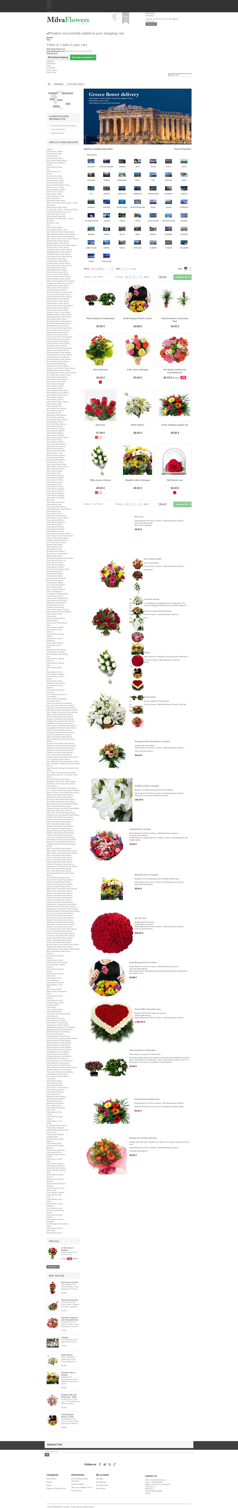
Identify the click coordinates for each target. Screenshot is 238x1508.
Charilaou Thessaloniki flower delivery (60, 819)
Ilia (47, 670)
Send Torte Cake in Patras (55, 214)
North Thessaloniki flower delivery (58, 886)
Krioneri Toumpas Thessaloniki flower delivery (62, 793)
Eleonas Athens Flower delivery (57, 274)
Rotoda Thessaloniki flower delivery (59, 730)
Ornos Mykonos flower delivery (57, 1076)
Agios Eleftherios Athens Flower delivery (60, 234)
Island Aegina (51, 616)
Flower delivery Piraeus (54, 596)
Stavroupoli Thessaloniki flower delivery (60, 922)
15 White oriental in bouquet (147, 786)
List (190, 270)
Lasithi (48, 1123)
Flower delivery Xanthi (54, 1159)
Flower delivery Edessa (54, 1163)
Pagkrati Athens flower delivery (57, 332)
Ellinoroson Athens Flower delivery (58, 277)
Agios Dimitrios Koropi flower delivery (59, 536)
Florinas (49, 1213)
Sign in (48, 1)
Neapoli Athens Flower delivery (57, 326)
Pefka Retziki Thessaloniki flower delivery (61, 904)
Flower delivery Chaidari (55, 478)
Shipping (64, 1337)
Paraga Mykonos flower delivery (57, 1052)
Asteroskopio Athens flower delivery (59, 256)
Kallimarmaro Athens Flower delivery (59, 292)
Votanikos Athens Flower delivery (58, 263)
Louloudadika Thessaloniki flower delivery (61, 728)
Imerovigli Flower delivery (55, 1099)
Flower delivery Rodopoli (55, 384)
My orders (99, 1479)
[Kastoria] (106, 201)
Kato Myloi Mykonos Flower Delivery (59, 1061)
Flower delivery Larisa (54, 1121)
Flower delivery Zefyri (54, 587)
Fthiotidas (50, 1206)
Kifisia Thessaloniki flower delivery (58, 871)
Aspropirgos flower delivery (56, 578)
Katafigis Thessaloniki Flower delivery (60, 750)
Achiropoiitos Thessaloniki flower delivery (61, 746)
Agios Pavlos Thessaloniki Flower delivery (61, 889)
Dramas (49, 636)
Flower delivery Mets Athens (56, 319)
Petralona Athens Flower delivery (58, 344)
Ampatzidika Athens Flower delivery (59, 250)
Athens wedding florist (54, 592)
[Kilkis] (153, 201)
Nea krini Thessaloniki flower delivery (59, 880)
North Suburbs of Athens (55, 386)
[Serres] (106, 242)
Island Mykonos (52, 1016)
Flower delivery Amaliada (55, 674)
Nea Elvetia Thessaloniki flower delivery (60, 799)
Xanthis (49, 1157)
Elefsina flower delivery (54, 580)
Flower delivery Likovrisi (55, 411)
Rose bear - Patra (52, 223)
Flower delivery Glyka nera (56, 560)
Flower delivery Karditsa (55, 969)
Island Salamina (52, 621)
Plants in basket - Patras (55, 196)
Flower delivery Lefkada (54, 1139)
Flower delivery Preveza (55, 1179)
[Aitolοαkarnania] (106, 161)
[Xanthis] (106, 229)
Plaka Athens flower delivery (56, 346)
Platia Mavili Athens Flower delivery (59, 348)
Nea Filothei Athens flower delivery (58, 323)
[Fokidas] (168, 242)
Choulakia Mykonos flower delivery (58, 1056)
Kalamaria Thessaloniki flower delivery (60, 864)
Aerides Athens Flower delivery (57, 241)
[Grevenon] (91, 174)
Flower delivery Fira (53, 1094)
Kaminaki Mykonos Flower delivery (59, 1050)
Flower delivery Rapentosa (55, 522)
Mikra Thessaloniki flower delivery (58, 951)
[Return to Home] (49, 84)
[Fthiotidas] (137, 242)
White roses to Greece (100, 480)
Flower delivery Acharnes (55, 502)
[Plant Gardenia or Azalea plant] (100, 298)
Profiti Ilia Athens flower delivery (58, 357)
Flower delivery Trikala (54, 1204)
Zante (48, 665)
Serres (48, 1197)
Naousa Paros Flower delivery (57, 1087)
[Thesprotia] (137, 188)
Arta (47, 169)
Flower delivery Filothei (54, 422)
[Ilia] (91, 188)
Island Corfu (50, 976)
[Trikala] (122, 242)
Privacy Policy (76, 1491)
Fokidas (49, 1217)
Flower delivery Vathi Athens (56, 259)
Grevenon (49, 632)
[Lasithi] (137, 215)
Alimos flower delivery (54, 440)
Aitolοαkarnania (52, 156)
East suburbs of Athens (54, 480)
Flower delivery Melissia (55, 433)
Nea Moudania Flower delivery (57, 1224)
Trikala (48, 1201)
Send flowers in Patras (54, 178)
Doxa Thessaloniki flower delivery (58, 779)
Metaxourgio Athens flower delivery (59, 317)
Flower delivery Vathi (53, 1195)
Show (118, 269)
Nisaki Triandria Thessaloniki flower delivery (62, 804)
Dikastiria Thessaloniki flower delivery (60, 831)
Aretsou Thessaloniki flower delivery (59, 857)
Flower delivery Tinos (54, 1112)
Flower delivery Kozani (54, 996)
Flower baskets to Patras (55, 180)
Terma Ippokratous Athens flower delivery (61, 373)
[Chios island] (106, 256)
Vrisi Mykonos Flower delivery (57, 1023)
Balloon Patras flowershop (55, 216)
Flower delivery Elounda (55, 1128)
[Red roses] (100, 405)
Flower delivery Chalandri (55, 431)
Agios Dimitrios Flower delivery (57, 437)
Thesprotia (50, 692)
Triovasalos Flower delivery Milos (58, 1014)
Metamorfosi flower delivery (56, 415)
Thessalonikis (51, 697)
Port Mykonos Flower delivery (57, 1058)
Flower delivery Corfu (54, 978)
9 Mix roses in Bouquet (137, 369)
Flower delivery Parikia (54, 1085)
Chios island (50, 1230)
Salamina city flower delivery (56, 623)
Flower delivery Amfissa (55, 1219)
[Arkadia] (122, 161)
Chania (48, 1226)
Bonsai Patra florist (53, 198)
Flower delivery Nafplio (54, 151)
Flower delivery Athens (54, 227)
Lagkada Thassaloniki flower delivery (59, 947)
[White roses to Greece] (100, 460)
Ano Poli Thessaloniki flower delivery (59, 717)
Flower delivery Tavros (54, 453)
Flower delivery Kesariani (55, 493)
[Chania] (91, 256)
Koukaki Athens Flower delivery (57, 303)
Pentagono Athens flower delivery (58, 339)
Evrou (48, 647)
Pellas (48, 1161)
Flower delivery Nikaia (54, 614)
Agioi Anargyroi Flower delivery (57, 466)
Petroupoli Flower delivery (55, 460)
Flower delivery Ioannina (55, 956)
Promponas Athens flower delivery (58, 352)
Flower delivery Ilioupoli (54, 491)
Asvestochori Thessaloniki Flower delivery (61, 929)
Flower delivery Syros (54, 1105)
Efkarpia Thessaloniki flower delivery (59, 902)
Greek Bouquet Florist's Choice (67, 1415)
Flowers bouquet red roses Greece (144, 599)
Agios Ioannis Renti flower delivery (58, 612)
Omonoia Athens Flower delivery (58, 330)
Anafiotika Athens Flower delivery (58, 254)
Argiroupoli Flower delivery (55, 446)
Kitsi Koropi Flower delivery (56, 542)
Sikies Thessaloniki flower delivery (58, 900)
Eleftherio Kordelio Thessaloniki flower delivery (63, 911)
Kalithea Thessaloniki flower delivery (59, 891)
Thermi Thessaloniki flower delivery (59, 931)
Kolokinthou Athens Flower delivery (59, 297)
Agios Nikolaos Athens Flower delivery (60, 236)
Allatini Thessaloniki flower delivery (59, 855)
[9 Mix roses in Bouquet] (137, 349)
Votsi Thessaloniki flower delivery (58, 877)
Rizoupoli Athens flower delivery (57, 361)
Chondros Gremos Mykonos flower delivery (61, 1038)
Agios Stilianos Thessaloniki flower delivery (62, 853)
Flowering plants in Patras (55, 189)
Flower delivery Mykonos (55, 1018)
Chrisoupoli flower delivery (55, 965)
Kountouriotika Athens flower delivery (59, 306)
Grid (185, 270)
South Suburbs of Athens (55, 435)
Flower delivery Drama (54, 638)
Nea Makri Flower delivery (55, 551)
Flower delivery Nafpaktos (55, 163)
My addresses (101, 1482)
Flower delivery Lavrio (54, 549)
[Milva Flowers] (69, 19)
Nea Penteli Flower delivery (56, 424)
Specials (54, 1241)
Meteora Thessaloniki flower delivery (59, 893)
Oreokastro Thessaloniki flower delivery (60, 936)
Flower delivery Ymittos (54, 487)
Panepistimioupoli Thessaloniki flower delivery (62, 808)
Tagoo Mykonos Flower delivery (57, 1025)
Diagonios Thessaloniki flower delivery (60, 719)
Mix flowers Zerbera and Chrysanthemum (69, 1318)
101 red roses (140, 918)
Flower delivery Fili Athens (55, 589)
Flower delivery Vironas (54, 482)
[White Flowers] (52, 1360)
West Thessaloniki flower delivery (58, 824)
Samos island (51, 1190)
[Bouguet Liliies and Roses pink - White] (52, 1400)
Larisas (49, 1119)
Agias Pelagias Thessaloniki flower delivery (62, 712)
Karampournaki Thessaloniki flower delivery (62, 866)
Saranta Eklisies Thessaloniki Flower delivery (62, 815)
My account (102, 1474)
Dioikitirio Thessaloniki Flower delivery (60, 833)
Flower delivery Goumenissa (56, 991)
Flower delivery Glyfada (54, 442)
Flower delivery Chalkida (55, 659)
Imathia (49, 679)
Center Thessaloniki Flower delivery (59, 703)
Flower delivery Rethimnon (55, 1184)
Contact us (50, 11)
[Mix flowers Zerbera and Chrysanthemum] (52, 1323)
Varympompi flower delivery (56, 507)
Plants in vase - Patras (54, 192)
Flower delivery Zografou (55, 489)
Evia (48, 656)
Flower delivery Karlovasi (55, 1192)
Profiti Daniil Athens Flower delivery (59, 355)
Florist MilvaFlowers (58, 129)
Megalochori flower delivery (56, 1096)
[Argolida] (91, 161)
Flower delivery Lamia (54, 1208)
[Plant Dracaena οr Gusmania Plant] (174, 298)
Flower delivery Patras (54, 176)
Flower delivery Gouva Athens (57, 272)
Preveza (49, 1177)
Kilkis (48, 987)
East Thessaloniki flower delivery (58, 759)
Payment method (57, 133)
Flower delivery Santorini (55, 1090)
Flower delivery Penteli (54, 426)
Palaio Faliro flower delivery (56, 444)
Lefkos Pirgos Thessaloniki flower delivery (61, 726)
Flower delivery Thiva (54, 630)
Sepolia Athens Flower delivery (57, 366)
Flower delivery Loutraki (54, 1003)
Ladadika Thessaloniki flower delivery (59, 723)
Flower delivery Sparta (54, 1117)
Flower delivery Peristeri (55, 475)
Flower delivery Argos (54, 154)
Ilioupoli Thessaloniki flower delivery (59, 915)
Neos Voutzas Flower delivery (57, 554)
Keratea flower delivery (54, 545)
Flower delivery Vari (53, 511)
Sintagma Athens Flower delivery (58, 370)
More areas (50, 500)
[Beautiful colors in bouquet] (52, 1378)
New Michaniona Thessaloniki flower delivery (62, 945)
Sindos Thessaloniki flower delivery (59, 940)
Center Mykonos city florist (56, 1020)
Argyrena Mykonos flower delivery (58, 1041)
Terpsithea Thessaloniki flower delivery (60, 732)
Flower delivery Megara (54, 583)
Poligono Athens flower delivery (57, 350)
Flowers (49, 1482)
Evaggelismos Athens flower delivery (59, 283)
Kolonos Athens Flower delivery (57, 301)
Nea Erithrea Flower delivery (56, 408)
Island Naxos (51, 1079)
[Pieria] (137, 229)
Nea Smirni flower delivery (55, 455)
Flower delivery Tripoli (54, 167)
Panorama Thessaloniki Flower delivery (60, 933)
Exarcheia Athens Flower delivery (58, 279)
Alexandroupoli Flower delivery (57, 654)
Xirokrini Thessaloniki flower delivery (59, 835)
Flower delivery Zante (54, 667)
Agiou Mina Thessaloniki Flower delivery (60, 708)
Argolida (49, 149)
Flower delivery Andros (54, 1009)
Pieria (48, 1172)
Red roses (100, 425)
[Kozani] (168, 201)
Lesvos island (51, 1132)
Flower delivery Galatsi (54, 388)
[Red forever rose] (174, 460)
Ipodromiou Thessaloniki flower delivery (60, 748)
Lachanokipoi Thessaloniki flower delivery (61, 840)
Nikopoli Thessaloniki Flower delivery (59, 920)
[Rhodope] (184, 229)
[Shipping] (52, 1343)
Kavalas (49, 958)
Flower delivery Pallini (54, 571)
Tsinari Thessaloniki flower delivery (59, 735)
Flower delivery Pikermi (54, 574)
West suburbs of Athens (55, 462)
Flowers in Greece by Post (56, 1488)
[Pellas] (122, 229)
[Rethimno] (168, 229)
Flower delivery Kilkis (54, 989)
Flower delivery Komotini (55, 1188)
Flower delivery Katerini (54, 1175)
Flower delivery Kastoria (55, 974)
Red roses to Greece (69, 1282)
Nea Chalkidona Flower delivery (57, 393)
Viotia (48, 625)
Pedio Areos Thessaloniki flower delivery (60, 813)
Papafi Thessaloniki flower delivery (58, 810)
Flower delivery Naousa (54, 685)
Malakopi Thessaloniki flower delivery (59, 795)
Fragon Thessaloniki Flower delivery (59, 737)
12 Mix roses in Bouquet (67, 1249)
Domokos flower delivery (55, 1210)
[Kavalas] (184, 188)
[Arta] (137, 161)
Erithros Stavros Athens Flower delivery (60, 281)
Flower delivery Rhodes (54, 643)
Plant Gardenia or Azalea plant (100, 318)
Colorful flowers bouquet (140, 829)
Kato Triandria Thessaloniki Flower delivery (61, 788)
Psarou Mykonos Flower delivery (58, 1036)
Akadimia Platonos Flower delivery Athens (61, 245)
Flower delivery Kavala (54, 960)
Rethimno (49, 1181)
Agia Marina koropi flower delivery (58, 533)
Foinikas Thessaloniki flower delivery (59, 884)
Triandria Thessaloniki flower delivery (59, 817)
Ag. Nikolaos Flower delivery (56, 1125)
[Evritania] (168, 174)
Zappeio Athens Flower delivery (57, 285)
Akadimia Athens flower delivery (57, 243)
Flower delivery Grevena (55, 634)
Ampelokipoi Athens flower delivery (59, 252)
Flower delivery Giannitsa (55, 1166)
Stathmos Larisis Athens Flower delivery (60, 368)
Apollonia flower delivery (55, 1103)
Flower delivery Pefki (53, 413)
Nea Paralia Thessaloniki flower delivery (60, 802)
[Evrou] (137, 174)
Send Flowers (58, 84)
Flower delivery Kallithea (55, 457)
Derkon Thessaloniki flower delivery (59, 862)
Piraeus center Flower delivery (57, 598)
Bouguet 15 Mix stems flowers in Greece (152, 741)
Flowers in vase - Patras (55, 187)
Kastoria (49, 971)
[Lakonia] (106, 215)
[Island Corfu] (122, 201)
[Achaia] (153, 161)
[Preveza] (153, 229)
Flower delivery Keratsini (55, 605)
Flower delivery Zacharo (55, 676)
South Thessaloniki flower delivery (58, 848)
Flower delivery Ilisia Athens (56, 290)
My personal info (102, 1485)
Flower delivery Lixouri (54, 985)
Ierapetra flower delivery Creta (57, 1130)
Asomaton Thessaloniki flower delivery (60, 743)
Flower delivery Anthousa (55, 565)
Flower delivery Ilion (53, 473)
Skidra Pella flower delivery (56, 1170)
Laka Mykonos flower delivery (57, 1074)
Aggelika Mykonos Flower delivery (58, 1047)
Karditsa (49, 967)
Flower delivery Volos (54, 1143)
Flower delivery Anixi (53, 504)
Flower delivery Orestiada (55, 652)
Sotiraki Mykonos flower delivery (58, 1063)
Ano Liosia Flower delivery (55, 585)
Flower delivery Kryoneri (55, 527)
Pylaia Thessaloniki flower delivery (58, 882)
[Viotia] (184, 161)
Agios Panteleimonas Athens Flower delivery (62, 239)
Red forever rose (175, 480)
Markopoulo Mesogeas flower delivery (60, 558)
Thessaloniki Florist (53, 701)
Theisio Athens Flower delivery (57, 288)
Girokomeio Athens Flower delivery (58, 265)
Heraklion (49, 688)
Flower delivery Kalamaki (55, 529)
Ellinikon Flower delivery (55, 449)
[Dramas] (106, 174)
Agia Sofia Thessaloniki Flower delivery (60, 705)
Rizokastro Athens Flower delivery (58, 359)
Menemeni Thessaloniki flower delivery (60, 918)
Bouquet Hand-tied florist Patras (57, 185)
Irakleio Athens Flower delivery (57, 402)
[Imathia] (106, 188)
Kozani (48, 994)
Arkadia (49, 165)
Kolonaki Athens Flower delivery (57, 299)
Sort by (86, 269)
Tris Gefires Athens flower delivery (58, 375)
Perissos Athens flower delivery (57, 341)
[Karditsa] (91, 201)
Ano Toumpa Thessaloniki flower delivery (61, 772)
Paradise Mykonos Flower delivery (58, 1065)
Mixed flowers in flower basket (148, 559)
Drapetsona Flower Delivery (56, 603)
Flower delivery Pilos (53, 1152)
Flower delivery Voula (54, 513)
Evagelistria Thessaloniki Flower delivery (61, 781)
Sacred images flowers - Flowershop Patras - (62, 209)
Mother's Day (51, 72)
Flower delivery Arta (53, 172)
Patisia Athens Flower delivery (57, 335)
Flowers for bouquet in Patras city (58, 212)
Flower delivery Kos (53, 645)
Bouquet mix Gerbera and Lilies (143, 1138)
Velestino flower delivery (55, 1146)
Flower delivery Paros (54, 1083)
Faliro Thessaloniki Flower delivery (58, 822)
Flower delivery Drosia (54, 525)
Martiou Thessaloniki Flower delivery (59, 797)
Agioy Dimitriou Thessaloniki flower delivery (62, 710)
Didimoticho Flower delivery (56, 650)
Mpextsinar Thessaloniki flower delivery (60, 842)
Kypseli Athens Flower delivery (57, 310)
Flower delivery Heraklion (55, 690)
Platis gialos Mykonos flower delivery (59, 1072)
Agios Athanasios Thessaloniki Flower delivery (63, 949)
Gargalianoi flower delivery (55, 1155)
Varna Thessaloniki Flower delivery (58, 828)
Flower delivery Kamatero (55, 469)
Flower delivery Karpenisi (55, 663)
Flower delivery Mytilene (55, 1134)
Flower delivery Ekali (53, 404)
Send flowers (51, 63)
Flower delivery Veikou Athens (57, 261)
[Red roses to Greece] (52, 1288)
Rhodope (49, 1186)
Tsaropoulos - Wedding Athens (57, 594)
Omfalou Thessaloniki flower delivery (59, 752)
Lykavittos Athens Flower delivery (58, 312)
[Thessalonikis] (153, 188)
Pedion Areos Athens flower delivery (59, 337)
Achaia (48, 174)
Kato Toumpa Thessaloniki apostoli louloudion (62, 790)
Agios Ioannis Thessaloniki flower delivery (61, 851)
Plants (48, 66)
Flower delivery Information (59, 118)
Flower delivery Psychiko (55, 428)
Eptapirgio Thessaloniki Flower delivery (60, 721)
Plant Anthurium (100, 369)
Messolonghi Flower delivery (56, 160)
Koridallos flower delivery (55, 607)
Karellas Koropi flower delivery (57, 540)
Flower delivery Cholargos (55, 498)
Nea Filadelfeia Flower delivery (57, 390)
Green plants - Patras (54, 194)
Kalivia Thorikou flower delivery (57, 538)
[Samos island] (91, 242)
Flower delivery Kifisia (54, 406)
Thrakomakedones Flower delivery (58, 509)
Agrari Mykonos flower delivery (57, 1054)
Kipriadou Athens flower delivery (57, 308)
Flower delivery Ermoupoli (55, 1108)
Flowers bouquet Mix (69, 1300)
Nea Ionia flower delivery (55, 417)
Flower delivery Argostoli (55, 982)
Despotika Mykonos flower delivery (59, 1043)
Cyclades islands (52, 1005)
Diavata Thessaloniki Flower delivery (59, 938)
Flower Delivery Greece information (63, 126)
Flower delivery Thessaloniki (56, 699)
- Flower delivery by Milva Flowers (81, 1507)
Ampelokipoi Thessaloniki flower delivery (61, 907)
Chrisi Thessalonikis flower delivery (59, 755)
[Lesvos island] (153, 215)
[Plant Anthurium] (100, 349)
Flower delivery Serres (54, 1199)
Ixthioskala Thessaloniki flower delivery (60, 837)
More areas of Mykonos (54, 1034)
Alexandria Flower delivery (55, 683)
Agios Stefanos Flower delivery (57, 518)
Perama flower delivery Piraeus (57, 609)
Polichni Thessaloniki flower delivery (59, 898)
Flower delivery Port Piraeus (56, 600)
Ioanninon (49, 953)
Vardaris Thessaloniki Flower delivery (59, 826)
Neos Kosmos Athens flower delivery (59, 328)
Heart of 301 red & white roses (148, 1009)
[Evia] (153, 174)
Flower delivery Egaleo (54, 471)
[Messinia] (91, 229)
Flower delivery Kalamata (55, 1150)
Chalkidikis (50, 1222)
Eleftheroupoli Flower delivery (57, 962)
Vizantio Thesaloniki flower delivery (59, 860)
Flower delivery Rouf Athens (56, 364)
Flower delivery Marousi (54, 397)
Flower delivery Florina (54, 1215)
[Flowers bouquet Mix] (52, 1305)
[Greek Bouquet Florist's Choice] (52, 1420)
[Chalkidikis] (184, 242)
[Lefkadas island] (168, 215)
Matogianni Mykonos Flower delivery (59, 1029)
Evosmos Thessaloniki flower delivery (60, 913)
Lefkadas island (52, 1137)
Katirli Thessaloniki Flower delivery (58, 869)
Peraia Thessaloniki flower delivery (58, 942)
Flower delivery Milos (54, 1012)
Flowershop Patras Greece (56, 201)
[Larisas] (122, 215)
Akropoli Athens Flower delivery (57, 247)
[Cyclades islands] (91, 215)
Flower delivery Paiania (54, 562)
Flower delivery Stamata (55, 531)
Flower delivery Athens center (57, 230)
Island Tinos (50, 1110)
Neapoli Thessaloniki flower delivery (59, 895)
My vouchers (100, 1488)
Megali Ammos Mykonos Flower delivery (60, 1027)
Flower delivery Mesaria (54, 1092)
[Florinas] (153, 242)
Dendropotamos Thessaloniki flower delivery (62, 909)
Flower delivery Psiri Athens (56, 382)
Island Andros (51, 1007)
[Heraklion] (122, 188)
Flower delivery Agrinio (54, 158)
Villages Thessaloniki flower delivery (59, 927)
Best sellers (56, 1275)
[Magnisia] (184, 215)
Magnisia (49, 1141)
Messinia (49, 1148)
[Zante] (184, 174)
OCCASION (50, 68)
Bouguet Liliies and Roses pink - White (69, 1396)
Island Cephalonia (52, 980)
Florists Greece (52, 70)
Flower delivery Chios (54, 1233)
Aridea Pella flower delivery (56, 1168)
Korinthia (49, 998)
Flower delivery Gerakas (55, 567)
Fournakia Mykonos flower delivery (58, 1070)
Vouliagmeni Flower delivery (56, 516)
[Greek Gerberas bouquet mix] (174, 405)
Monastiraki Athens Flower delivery (59, 321)
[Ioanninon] (168, 188)
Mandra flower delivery (54, 556)
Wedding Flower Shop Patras (56, 207)
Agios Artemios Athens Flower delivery (60, 232)
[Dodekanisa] (122, 174)
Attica (48, 225)
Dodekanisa (50, 641)
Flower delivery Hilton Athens (56, 379)
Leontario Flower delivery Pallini (57, 569)
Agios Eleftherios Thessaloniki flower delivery (62, 761)
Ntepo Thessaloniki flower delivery (58, 806)
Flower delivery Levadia (54, 627)
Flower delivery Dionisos (55, 520)
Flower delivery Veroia (54, 681)
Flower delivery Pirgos (54, 672)
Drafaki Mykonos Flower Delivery (58, 1032)
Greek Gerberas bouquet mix (174, 425)
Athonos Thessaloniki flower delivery (59, 714)
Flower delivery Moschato (55, 451)
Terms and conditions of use (81, 1487)
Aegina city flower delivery (55, 618)
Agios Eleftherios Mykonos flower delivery (61, 1067)
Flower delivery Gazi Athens (56, 268)
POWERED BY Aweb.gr (60, 1507)
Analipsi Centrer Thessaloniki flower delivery (62, 757)
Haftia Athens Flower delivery (56, 377)
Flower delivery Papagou (55, 495)
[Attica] (168, 161)
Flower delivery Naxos (54, 1081)
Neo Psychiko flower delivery (56, 420)
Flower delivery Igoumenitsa (56, 694)
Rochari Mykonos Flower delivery (58, 1045)
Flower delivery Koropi (54, 547)
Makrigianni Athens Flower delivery (58, 315)
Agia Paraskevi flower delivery (57, 395)
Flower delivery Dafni (53, 484)
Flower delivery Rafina (54, 576)
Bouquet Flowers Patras (55, 183)
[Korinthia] (184, 201)
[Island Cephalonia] (137, 201)
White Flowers (67, 1355)
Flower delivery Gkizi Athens (56, 270)
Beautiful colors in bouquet (137, 480)
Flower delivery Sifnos (54, 1101)
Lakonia (49, 1114)
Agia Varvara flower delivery (56, 464)
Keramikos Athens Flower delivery (58, 294)
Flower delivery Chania (54, 1228)
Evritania (49, 661)
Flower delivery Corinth (54, 1000)
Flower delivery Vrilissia (54, 399)
